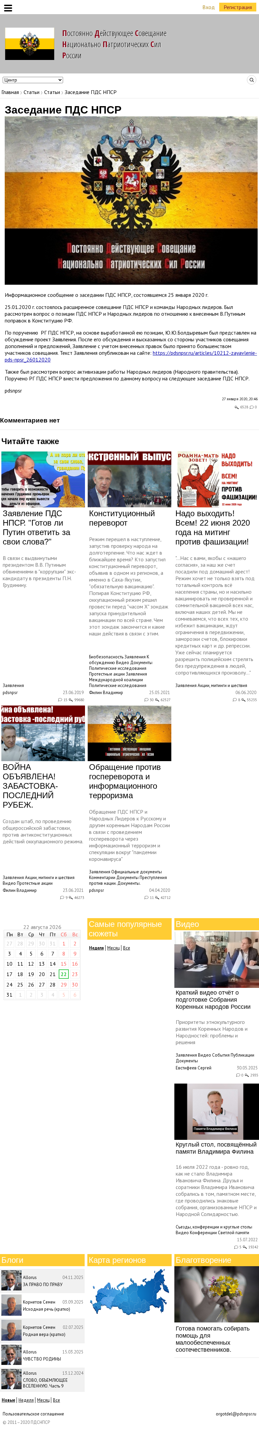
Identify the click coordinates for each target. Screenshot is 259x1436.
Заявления (13, 685)
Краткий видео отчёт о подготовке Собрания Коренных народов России (213, 999)
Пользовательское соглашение (33, 1414)
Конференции (203, 1233)
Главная (10, 92)
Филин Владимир (106, 692)
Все (126, 948)
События (221, 1055)
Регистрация (238, 7)
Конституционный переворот (122, 518)
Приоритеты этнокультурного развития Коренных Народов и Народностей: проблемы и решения (212, 1032)
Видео (122, 662)
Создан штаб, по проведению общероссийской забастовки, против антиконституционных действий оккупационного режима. (43, 831)
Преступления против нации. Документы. (128, 880)
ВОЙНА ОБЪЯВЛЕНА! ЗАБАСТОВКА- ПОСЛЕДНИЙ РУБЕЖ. (30, 785)
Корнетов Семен (39, 1302)
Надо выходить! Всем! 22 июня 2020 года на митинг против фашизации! (212, 527)
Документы (141, 662)
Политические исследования (117, 668)
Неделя (26, 1400)
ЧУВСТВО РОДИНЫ (42, 1359)
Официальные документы (136, 872)
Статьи (31, 92)
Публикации (242, 1055)
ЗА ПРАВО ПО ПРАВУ (42, 1284)
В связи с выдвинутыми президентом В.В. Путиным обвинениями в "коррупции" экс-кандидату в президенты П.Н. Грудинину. (39, 571)
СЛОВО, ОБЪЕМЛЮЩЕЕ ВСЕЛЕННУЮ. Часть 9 (45, 1383)
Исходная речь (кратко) (46, 1309)
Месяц (113, 948)
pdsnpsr (13, 390)
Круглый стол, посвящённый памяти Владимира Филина (216, 1148)
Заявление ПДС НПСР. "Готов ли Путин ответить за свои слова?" (36, 527)
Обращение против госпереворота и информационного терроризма (125, 781)
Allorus (30, 1277)
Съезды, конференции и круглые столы (214, 1227)
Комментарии (102, 877)
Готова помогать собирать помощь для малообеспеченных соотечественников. (213, 1339)
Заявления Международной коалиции (118, 677)
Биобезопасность (106, 657)
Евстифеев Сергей (193, 1068)
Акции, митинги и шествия (222, 685)
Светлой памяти (233, 1233)
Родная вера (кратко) (44, 1334)
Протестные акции (107, 674)
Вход (208, 7)
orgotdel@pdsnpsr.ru (236, 1414)
